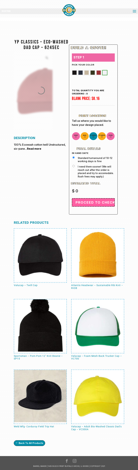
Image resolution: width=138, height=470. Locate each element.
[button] (74, 72)
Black (74, 73)
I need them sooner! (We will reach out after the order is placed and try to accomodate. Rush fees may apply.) (96, 171)
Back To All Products (31, 443)
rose (99, 73)
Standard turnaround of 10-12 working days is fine (95, 160)
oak (86, 73)
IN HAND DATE (80, 153)
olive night (93, 73)
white (105, 73)
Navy (80, 73)
